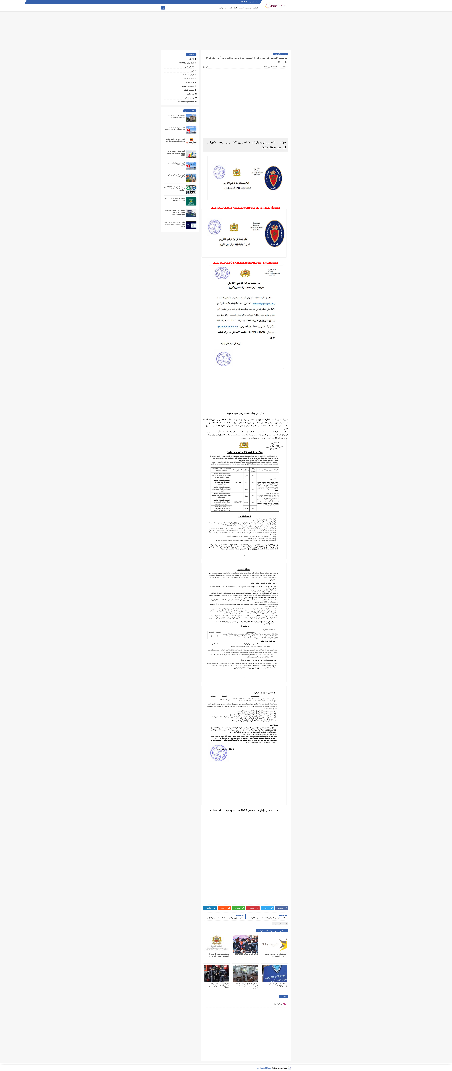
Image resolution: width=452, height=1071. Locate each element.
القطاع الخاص (232, 8)
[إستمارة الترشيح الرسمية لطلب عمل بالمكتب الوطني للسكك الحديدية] (245, 973)
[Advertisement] (226, 32)
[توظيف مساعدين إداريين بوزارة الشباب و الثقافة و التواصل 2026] (216, 944)
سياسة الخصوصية (253, 2)
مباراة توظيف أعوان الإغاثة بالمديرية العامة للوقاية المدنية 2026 (218, 986)
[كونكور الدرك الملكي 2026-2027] (245, 944)
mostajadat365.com (264, 1068)
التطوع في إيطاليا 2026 (186, 63)
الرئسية (255, 8)
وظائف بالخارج (189, 98)
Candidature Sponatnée (185, 102)
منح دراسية (222, 8)
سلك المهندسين (189, 78)
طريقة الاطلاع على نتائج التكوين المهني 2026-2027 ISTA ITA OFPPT (174, 189)
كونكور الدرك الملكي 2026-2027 (246, 954)
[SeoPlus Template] (289, 1068)
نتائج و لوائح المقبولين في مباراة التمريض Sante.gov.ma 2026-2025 (174, 224)
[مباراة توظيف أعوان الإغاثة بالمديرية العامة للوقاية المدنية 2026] (216, 973)
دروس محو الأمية (188, 74)
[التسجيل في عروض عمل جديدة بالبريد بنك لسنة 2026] (274, 944)
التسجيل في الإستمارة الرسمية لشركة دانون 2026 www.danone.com (175, 212)
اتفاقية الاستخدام (242, 2)
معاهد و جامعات (189, 90)
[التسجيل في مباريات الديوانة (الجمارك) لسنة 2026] (274, 973)
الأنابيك (191, 59)
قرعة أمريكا (190, 82)
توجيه (192, 71)
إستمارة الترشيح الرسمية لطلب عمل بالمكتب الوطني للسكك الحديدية (247, 986)
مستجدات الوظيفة (245, 8)
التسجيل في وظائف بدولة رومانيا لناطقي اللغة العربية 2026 (176, 153)
